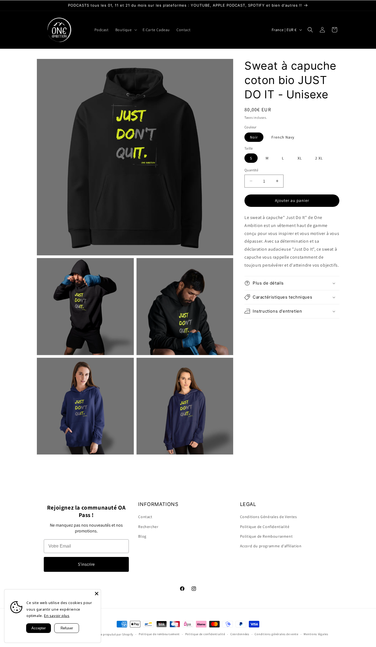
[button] (125, 30)
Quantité (251, 170)
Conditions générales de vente (276, 634)
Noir (254, 137)
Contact (145, 516)
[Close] (96, 593)
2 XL (319, 158)
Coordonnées (239, 634)
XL (300, 158)
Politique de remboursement (159, 634)
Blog (142, 536)
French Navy (282, 137)
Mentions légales (316, 634)
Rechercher (148, 526)
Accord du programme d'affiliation (271, 545)
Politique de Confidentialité (265, 526)
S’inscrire (86, 564)
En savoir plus (56, 615)
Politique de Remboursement (266, 536)
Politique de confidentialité (205, 634)
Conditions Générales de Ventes (268, 516)
